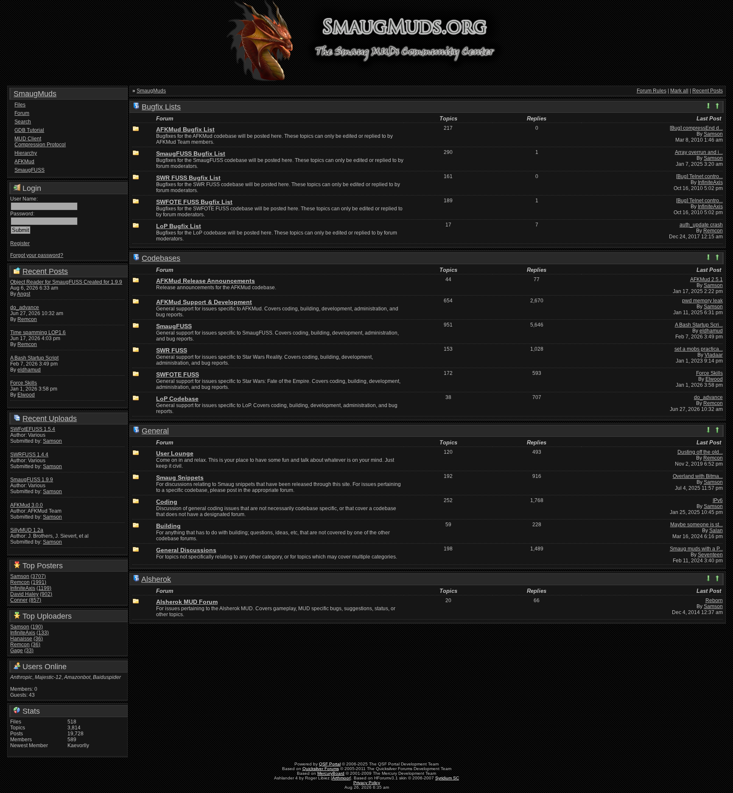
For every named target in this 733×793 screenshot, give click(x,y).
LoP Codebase (177, 398)
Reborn (714, 600)
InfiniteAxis (22, 588)
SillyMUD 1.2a (26, 530)
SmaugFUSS (29, 170)
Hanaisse (21, 639)
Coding (166, 501)
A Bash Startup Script (34, 358)
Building (168, 525)
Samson (52, 441)
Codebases (161, 258)
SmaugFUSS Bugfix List (190, 153)
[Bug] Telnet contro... (699, 176)
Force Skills (23, 383)
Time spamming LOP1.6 (38, 332)
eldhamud (29, 370)
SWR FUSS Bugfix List (188, 177)
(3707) (38, 576)
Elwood (26, 395)
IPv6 (718, 500)
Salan (716, 530)
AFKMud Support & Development (204, 302)
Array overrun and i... (699, 152)
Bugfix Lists (161, 107)
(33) (29, 650)
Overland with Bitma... (698, 476)
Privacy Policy (366, 782)
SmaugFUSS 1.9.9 (31, 480)
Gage (16, 650)
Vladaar (714, 355)
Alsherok (156, 579)
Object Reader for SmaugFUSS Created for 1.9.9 (66, 282)
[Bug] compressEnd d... (696, 128)
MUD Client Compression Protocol (40, 142)
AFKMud (24, 162)
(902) (46, 594)
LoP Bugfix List (178, 226)
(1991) (38, 582)
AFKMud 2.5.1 (706, 279)
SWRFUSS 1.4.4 (29, 455)
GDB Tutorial (29, 130)
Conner (19, 600)
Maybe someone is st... (696, 525)
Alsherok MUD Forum (187, 601)
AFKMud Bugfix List (185, 129)
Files (19, 105)
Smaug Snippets (180, 477)
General (155, 431)
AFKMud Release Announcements (205, 280)
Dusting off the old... (700, 452)
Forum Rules (651, 91)
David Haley (24, 594)
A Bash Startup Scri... (699, 325)
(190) (37, 627)
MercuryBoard (330, 773)
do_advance (24, 307)
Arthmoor (341, 778)
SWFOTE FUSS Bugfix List (194, 201)
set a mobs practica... (698, 349)
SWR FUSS (171, 350)
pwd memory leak (702, 301)
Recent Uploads (49, 418)
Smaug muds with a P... (696, 549)
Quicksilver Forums (320, 768)
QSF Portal (330, 764)
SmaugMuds (35, 93)
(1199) (43, 588)
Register (20, 243)
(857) (35, 600)
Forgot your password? (36, 255)
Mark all (679, 91)
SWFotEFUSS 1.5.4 (32, 429)
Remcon (27, 319)
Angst (23, 294)
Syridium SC (447, 778)
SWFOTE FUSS (177, 374)
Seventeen (710, 555)
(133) (42, 633)
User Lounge (174, 453)
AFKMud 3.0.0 (26, 505)
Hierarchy (25, 153)
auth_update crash (701, 225)
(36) (38, 639)
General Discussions (186, 550)
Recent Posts (45, 271)
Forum (21, 113)
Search (22, 122)
